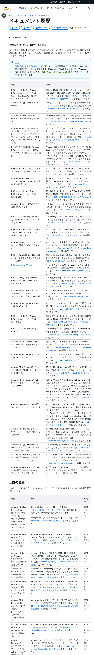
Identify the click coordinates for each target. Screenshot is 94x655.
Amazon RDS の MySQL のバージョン (64, 108)
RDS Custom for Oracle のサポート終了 (73, 270)
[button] (18, 37)
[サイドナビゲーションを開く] (3, 15)
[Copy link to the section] (6, 482)
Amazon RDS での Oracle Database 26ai (69, 121)
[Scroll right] (79, 8)
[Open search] (89, 7)
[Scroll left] (17, 8)
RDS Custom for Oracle (21, 265)
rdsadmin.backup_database (60, 440)
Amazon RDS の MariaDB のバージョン (73, 373)
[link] (43, 15)
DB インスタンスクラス (49, 587)
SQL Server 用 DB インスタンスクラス (64, 222)
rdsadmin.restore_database (60, 463)
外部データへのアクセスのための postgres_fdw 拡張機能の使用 (54, 606)
